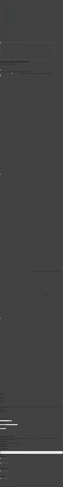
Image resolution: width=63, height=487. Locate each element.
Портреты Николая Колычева (9, 9)
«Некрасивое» (8, 22)
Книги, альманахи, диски (8, 21)
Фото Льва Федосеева (9, 14)
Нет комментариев (11, 68)
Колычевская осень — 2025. (6, 465)
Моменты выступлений (10, 18)
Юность (7, 4)
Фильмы (5, 34)
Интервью (34, 451)
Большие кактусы (15, 451)
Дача (6, 7)
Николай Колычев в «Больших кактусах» (11, 66)
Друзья (7, 8)
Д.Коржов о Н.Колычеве (6, 467)
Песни (5, 31)
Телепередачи (6, 33)
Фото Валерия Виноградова (10, 10)
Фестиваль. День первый (10, 36)
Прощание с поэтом (7, 23)
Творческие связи (7, 20)
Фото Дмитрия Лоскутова (10, 11)
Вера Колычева (29, 451)
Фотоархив (4, 2)
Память (5, 24)
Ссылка (51, 451)
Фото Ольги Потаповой (10, 12)
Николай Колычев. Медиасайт (11, 40)
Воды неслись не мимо (6, 469)
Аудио (3, 25)
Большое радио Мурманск (22, 451)
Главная (3, 1)
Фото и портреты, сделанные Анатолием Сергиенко (14, 13)
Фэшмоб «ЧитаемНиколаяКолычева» (10, 37)
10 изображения (9, 450)
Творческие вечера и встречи (9, 32)
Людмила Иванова (40, 451)
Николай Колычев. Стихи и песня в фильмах (9, 468)
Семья (7, 6)
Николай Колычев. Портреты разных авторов (13, 16)
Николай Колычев (46, 451)
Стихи (5, 30)
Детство (7, 3)
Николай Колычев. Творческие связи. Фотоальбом (13, 457)
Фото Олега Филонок (9, 15)
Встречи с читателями (7, 17)
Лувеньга (7, 5)
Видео (3, 29)
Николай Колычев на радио (8, 28)
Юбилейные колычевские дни (7, 466)
